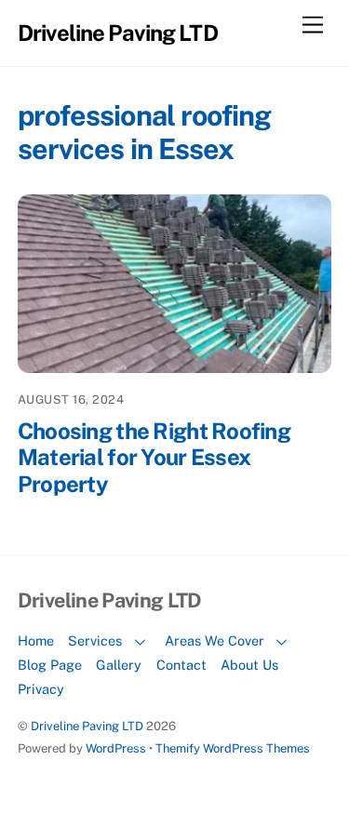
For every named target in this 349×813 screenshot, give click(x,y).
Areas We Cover (214, 640)
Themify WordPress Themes (232, 748)
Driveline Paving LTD (87, 726)
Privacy (41, 689)
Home (36, 640)
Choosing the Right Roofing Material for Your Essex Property (154, 458)
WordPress (116, 748)
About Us (249, 665)
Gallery (118, 665)
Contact (181, 665)
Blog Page (50, 665)
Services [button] (95, 640)
